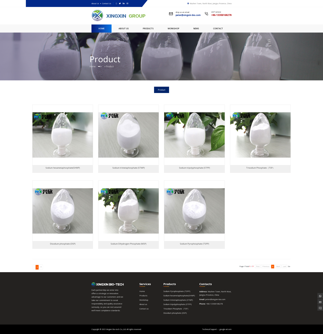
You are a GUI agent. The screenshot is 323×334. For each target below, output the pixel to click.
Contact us (144, 308)
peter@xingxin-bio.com (215, 299)
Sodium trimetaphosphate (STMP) (178, 300)
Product (161, 89)
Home (101, 28)
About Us (95, 3)
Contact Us (106, 3)
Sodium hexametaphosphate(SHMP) (179, 295)
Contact (218, 28)
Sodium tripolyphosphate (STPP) (177, 304)
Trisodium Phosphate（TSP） (176, 308)
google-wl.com (225, 329)
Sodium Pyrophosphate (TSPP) (176, 291)
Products (148, 28)
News (196, 28)
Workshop (173, 28)
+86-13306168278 (214, 303)
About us (143, 304)
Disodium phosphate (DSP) (175, 313)
